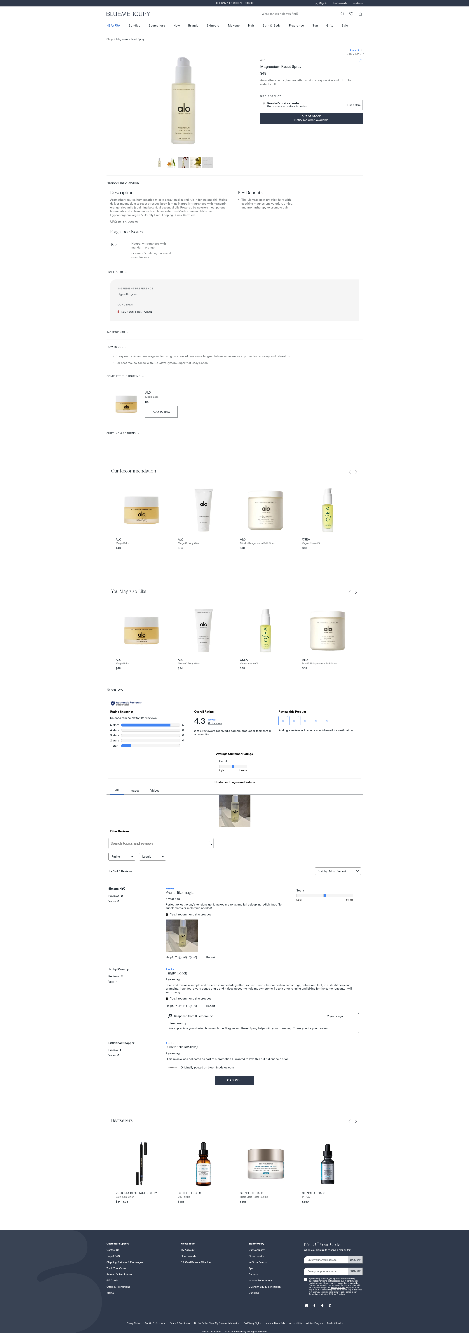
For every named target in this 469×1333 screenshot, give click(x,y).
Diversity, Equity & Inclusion (265, 1286)
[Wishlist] (351, 13)
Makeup (234, 25)
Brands (193, 25)
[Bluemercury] (128, 14)
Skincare (213, 25)
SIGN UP (355, 1259)
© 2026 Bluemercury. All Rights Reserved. (246, 1331)
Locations (357, 3)
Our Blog (254, 1292)
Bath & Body (272, 25)
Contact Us (113, 1250)
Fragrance (296, 25)
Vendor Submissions (261, 1280)
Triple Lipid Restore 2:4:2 (254, 1196)
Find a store (354, 105)
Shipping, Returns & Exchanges (125, 1262)
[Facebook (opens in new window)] (314, 1304)
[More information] (362, 54)
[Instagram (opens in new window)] (307, 1304)
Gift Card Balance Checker (196, 1262)
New (176, 25)
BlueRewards (339, 3)
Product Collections (211, 1331)
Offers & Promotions (118, 1286)
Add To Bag (161, 411)
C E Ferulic (184, 1196)
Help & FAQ (113, 1256)
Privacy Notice (133, 1323)
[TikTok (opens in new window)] (322, 1304)
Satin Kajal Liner (125, 1196)
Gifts (329, 25)
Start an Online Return (119, 1274)
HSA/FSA (114, 25)
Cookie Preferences (155, 1323)
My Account (187, 1250)
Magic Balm (151, 396)
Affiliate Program (314, 1323)
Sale (345, 25)
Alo (263, 60)
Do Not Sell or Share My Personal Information (216, 1323)
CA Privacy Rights (252, 1323)
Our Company (257, 1250)
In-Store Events (258, 1262)
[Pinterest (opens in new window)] (330, 1304)
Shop (110, 39)
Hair (251, 25)
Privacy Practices (338, 1287)
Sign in (323, 3)
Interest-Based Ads (275, 1323)
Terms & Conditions (180, 1323)
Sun (315, 25)
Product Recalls (335, 1323)
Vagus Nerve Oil (311, 543)
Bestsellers (157, 25)
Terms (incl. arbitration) (318, 1294)
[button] (360, 13)
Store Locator (256, 1256)
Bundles (134, 25)
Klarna (110, 1292)
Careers (253, 1274)
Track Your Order (116, 1268)
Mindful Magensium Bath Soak (257, 543)
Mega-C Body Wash (189, 543)
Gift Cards (112, 1280)
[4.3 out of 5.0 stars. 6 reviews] (356, 50)
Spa (251, 1268)
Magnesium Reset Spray (130, 39)
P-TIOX (306, 1196)
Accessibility (295, 1323)
